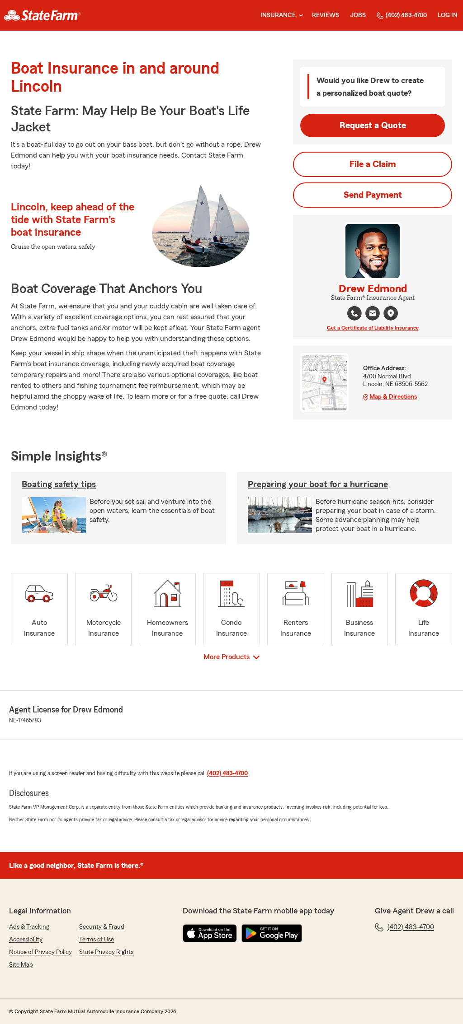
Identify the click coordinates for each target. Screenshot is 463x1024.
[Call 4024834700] (354, 313)
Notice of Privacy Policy (40, 952)
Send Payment (373, 195)
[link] (42, 15)
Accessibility (26, 939)
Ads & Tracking (29, 927)
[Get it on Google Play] (271, 933)
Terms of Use (96, 939)
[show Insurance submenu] (299, 15)
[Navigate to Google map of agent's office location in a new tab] (390, 313)
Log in (448, 15)
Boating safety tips (59, 484)
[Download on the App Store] (210, 933)
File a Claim (373, 164)
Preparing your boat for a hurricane (318, 484)
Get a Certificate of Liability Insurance (373, 327)
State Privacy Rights (106, 952)
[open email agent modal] (372, 314)
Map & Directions (393, 397)
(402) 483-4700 (406, 15)
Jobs (358, 15)
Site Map (21, 965)
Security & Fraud (101, 927)
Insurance (278, 15)
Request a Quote (373, 125)
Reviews (325, 15)
